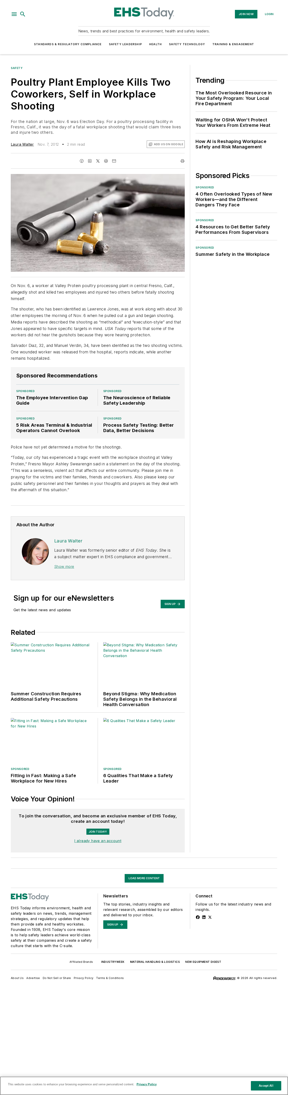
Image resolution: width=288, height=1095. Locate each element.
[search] (22, 14)
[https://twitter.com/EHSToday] (210, 917)
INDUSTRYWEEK (113, 961)
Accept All (266, 1085)
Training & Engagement (233, 44)
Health (155, 44)
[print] (182, 161)
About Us (17, 978)
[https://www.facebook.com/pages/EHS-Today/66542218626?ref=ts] (198, 917)
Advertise (33, 978)
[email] (114, 161)
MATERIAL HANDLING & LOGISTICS (155, 961)
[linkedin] (90, 161)
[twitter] (98, 161)
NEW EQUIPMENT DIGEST (203, 961)
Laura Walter (22, 144)
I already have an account (97, 841)
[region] (144, 1086)
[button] (14, 14)
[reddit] (106, 161)
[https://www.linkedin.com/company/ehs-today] (204, 917)
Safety (17, 68)
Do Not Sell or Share (57, 978)
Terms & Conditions (110, 978)
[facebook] (81, 161)
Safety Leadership (125, 44)
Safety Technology (187, 44)
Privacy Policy (84, 978)
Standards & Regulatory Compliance (68, 44)
